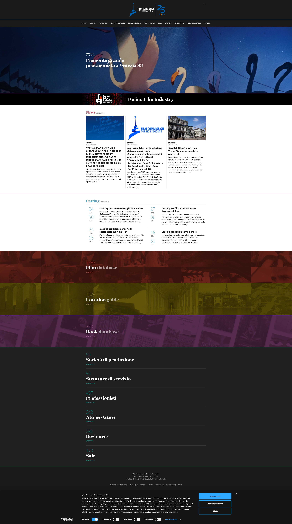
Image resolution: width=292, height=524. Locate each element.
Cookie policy (159, 485)
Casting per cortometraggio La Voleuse (121, 208)
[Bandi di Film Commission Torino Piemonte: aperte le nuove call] (187, 128)
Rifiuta (215, 511)
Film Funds (103, 23)
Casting (168, 23)
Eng (208, 23)
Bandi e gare (134, 485)
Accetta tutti (215, 496)
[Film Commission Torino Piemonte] (146, 10)
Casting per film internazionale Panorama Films (178, 210)
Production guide (117, 23)
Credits (180, 485)
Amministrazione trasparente (118, 485)
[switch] (116, 519)
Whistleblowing (194, 23)
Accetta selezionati (215, 504)
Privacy (150, 485)
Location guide (134, 23)
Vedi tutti (104, 202)
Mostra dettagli (171, 519)
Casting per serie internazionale (179, 231)
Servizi (92, 23)
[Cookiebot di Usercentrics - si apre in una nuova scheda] (67, 519)
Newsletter (179, 23)
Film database (149, 23)
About (84, 23)
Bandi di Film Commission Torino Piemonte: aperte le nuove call (183, 151)
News (160, 23)
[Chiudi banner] (236, 493)
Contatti (142, 485)
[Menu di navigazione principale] (204, 4)
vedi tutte (99, 113)
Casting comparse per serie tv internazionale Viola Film (116, 230)
